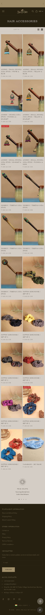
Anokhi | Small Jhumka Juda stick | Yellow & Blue (33, 71)
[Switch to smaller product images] (42, 29)
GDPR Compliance (8, 544)
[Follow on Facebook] (3, 599)
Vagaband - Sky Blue (32, 464)
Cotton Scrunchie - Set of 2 (32, 422)
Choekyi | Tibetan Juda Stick (11, 206)
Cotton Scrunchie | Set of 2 (31, 292)
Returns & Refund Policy (9, 513)
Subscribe (8, 569)
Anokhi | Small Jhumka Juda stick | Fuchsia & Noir (33, 162)
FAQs (3, 534)
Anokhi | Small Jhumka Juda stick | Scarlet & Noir (11, 162)
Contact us (5, 530)
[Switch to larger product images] (38, 29)
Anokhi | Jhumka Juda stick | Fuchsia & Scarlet (11, 117)
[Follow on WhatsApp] (19, 599)
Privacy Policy (6, 537)
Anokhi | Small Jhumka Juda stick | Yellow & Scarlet (33, 117)
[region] (22, 487)
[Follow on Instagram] (9, 599)
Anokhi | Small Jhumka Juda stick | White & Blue (11, 71)
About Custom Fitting (8, 520)
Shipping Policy (7, 516)
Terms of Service (7, 541)
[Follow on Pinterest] (14, 599)
